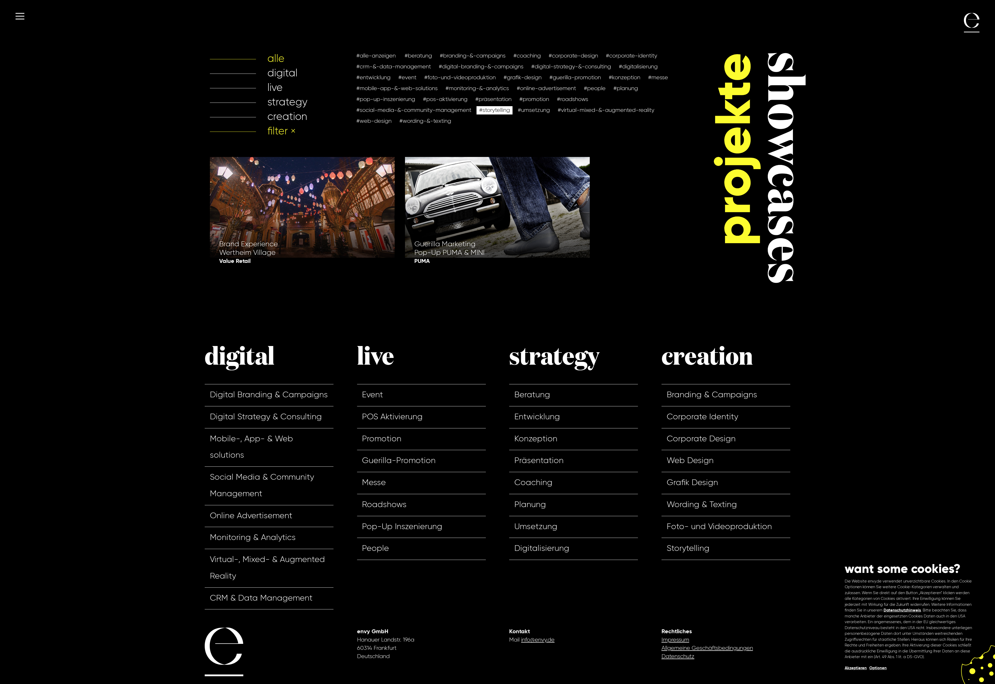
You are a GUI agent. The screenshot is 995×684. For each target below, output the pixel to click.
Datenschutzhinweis (902, 610)
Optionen (878, 668)
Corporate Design (701, 439)
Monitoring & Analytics (253, 538)
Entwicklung (537, 417)
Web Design (690, 461)
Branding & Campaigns (712, 395)
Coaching (533, 483)
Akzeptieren (856, 668)
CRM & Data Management (261, 598)
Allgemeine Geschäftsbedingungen (707, 648)
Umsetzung (535, 527)
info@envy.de (538, 640)
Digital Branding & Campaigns (269, 395)
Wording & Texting (702, 505)
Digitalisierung (541, 548)
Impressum (675, 640)
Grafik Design (692, 483)
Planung (530, 505)
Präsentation (539, 461)
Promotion (381, 439)
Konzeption (535, 439)
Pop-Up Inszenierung (402, 527)
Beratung (532, 395)
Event (372, 395)
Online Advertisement (251, 516)
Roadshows (384, 505)
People (375, 548)
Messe (374, 483)
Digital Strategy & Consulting (266, 417)
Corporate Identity (702, 417)
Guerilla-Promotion (399, 461)
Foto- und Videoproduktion (719, 527)
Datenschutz (678, 656)
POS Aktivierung (392, 417)
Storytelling (688, 548)
